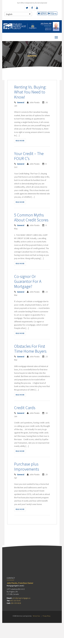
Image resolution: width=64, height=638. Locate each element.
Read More (20, 140)
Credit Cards (24, 407)
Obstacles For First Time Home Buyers (30, 349)
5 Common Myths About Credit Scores (31, 217)
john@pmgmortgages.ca (21, 598)
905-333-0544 (15, 600)
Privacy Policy (46, 616)
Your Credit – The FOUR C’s (29, 156)
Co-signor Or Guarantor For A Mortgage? (27, 281)
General (20, 102)
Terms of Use (36, 616)
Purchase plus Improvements (26, 466)
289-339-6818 (16, 603)
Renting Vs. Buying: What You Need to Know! (30, 92)
